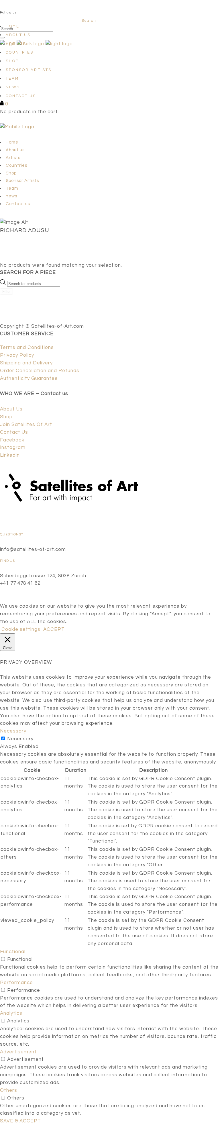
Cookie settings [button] (20, 629)
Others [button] (8, 1090)
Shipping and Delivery (26, 363)
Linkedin (10, 455)
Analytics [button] (11, 1013)
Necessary (20, 738)
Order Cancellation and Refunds (39, 370)
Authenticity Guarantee (29, 378)
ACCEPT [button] (54, 629)
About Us (11, 409)
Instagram (12, 447)
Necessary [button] (13, 731)
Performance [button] (16, 982)
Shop (6, 416)
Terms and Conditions (27, 347)
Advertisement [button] (18, 1052)
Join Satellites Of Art (26, 424)
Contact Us (14, 432)
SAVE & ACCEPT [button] (20, 1121)
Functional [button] (12, 951)
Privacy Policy (17, 355)
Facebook (12, 440)
